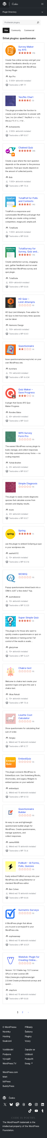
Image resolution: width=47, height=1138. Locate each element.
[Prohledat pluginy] (38, 22)
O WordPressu (9, 1027)
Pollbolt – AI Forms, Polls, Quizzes (29, 864)
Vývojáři (6, 1059)
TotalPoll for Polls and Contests (28, 199)
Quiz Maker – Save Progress (26, 391)
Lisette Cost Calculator (25, 716)
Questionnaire (26, 346)
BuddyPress (8, 1086)
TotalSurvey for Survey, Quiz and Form (27, 250)
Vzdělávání (8, 1049)
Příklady (29, 1027)
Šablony (29, 1031)
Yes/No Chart (25, 97)
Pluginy (28, 1036)
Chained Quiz (25, 147)
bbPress (7, 1081)
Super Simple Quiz (28, 617)
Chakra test (24, 668)
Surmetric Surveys (28, 910)
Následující (28, 1012)
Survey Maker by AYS (26, 48)
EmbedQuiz (24, 758)
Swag (29, 1063)
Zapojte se (30, 1049)
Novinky (7, 1031)
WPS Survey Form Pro (25, 434)
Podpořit (29, 1059)
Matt (5, 1076)
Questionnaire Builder (26, 810)
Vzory (28, 1041)
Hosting (6, 1036)
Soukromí (7, 1041)
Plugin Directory (9, 12)
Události (29, 1054)
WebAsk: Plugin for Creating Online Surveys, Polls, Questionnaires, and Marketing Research (29, 959)
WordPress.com (10, 1072)
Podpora (7, 1054)
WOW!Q (22, 574)
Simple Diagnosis (27, 483)
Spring (21, 530)
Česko (12, 1098)
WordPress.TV (9, 1063)
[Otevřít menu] (43, 4)
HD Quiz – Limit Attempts (26, 300)
